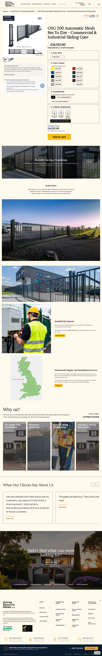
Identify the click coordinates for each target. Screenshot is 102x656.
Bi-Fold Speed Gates (60, 614)
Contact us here (91, 416)
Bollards (54, 3)
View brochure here (9, 74)
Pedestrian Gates (75, 620)
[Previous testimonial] (92, 484)
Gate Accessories (92, 623)
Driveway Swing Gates (76, 610)
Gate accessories (82, 584)
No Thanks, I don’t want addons (60, 121)
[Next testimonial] (97, 484)
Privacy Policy (68, 654)
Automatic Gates (59, 620)
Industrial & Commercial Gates (22, 11)
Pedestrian (47, 584)
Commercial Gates (25, 3)
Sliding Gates (76, 615)
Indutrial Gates (60, 625)
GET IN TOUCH (91, 648)
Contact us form (60, 335)
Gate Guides (43, 621)
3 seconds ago (97, 16)
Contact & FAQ (44, 616)
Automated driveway (20, 584)
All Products (43, 612)
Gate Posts (91, 618)
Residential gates (37, 3)
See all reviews (92, 16)
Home (5, 11)
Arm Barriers (46, 3)
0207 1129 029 (77, 648)
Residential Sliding (59, 584)
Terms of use (86, 654)
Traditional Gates (75, 626)
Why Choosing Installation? (60, 101)
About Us (42, 608)
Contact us (58, 385)
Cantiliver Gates (60, 609)
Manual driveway (35, 584)
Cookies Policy (77, 654)
